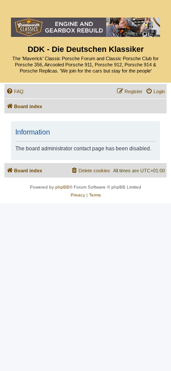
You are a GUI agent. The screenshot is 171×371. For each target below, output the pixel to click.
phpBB (62, 187)
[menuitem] (15, 91)
